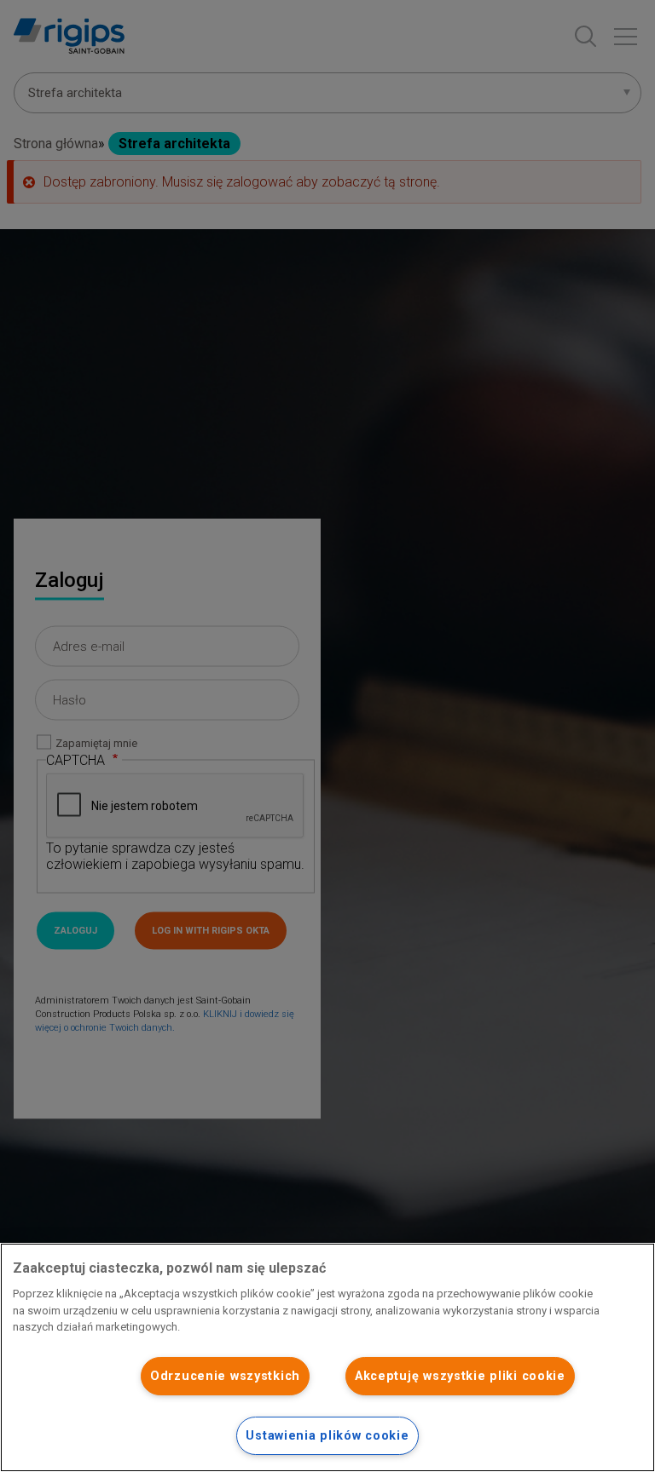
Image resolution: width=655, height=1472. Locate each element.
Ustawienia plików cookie (327, 1436)
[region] (327, 1357)
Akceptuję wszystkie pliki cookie (460, 1376)
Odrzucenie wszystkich (225, 1376)
